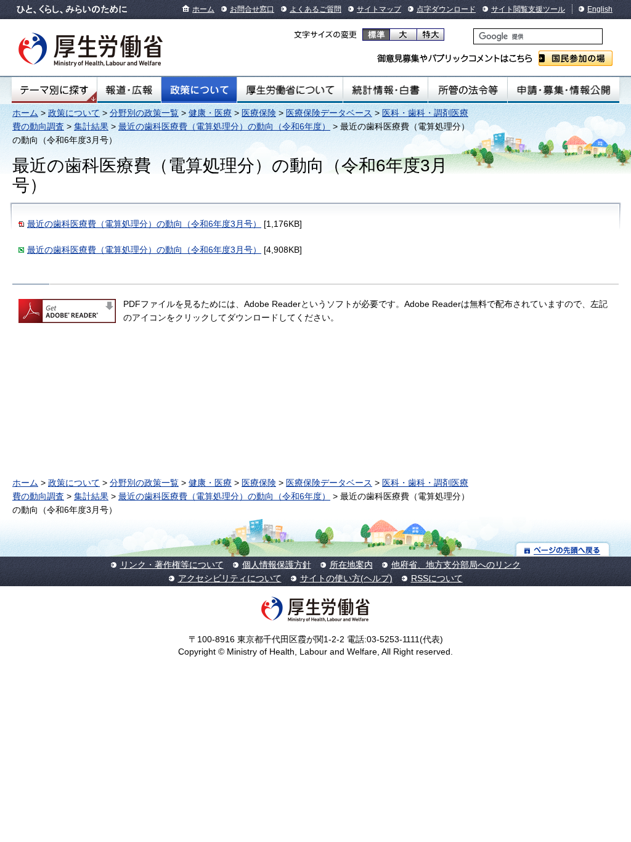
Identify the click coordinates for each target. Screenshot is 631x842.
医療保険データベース (329, 113)
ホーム (203, 9)
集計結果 (91, 126)
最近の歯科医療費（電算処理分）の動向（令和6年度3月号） (144, 224)
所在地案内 (351, 565)
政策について (199, 90)
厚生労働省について (290, 90)
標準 (376, 34)
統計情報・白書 (385, 90)
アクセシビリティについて (230, 578)
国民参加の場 (576, 58)
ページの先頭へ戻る (563, 549)
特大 (430, 34)
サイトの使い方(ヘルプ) (346, 578)
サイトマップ (379, 9)
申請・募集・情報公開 (563, 90)
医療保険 (259, 113)
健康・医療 (210, 113)
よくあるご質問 (315, 9)
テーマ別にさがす (54, 90)
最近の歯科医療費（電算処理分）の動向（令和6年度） (224, 126)
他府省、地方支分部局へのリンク (456, 565)
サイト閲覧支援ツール (528, 9)
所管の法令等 (467, 90)
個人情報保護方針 (276, 565)
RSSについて (437, 578)
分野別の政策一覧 (144, 113)
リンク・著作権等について (172, 565)
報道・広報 (129, 90)
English (600, 9)
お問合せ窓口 (252, 9)
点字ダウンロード (446, 9)
